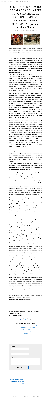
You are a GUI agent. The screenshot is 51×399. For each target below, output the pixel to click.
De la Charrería (33, 30)
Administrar (36, 396)
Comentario (13, 357)
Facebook (20, 319)
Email (31, 319)
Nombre (13, 346)
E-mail (16, 352)
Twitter (25, 319)
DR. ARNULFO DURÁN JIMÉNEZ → (34, 378)
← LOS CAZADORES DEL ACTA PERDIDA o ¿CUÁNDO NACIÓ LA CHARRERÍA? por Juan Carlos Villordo (17, 380)
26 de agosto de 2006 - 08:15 (21, 30)
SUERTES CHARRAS (25, 329)
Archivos (25, 396)
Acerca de (15, 396)
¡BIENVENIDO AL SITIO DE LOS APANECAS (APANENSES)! (18, 1)
